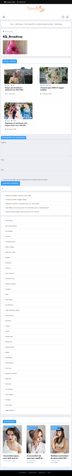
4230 (14, 121)
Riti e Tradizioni (9, 389)
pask (8, 85)
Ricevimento (8, 384)
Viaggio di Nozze (9, 410)
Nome (2, 160)
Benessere (7, 257)
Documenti (7, 289)
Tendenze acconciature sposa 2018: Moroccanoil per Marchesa (60, 457)
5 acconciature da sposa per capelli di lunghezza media (11, 457)
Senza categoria (9, 394)
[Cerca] (63, 17)
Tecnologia (8, 400)
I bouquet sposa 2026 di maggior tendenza (52, 89)
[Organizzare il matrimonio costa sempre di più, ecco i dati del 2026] (18, 111)
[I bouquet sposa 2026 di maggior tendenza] (54, 75)
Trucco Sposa (8, 405)
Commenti (3, 142)
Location (7, 331)
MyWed (7, 352)
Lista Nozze (8, 321)
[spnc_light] (67, 17)
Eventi (6, 294)
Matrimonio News (9, 347)
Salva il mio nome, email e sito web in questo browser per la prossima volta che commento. (25, 180)
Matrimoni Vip (8, 342)
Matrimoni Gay (8, 336)
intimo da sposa (9, 315)
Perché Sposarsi (9, 363)
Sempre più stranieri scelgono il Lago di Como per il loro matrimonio (22, 212)
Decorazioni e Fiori (10, 278)
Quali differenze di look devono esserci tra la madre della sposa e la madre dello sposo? (27, 208)
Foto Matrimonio (9, 305)
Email (2, 170)
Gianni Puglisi (7, 462)
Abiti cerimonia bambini (11, 226)
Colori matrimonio (9, 273)
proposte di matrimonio (11, 373)
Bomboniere (8, 263)
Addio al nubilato (9, 247)
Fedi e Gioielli (8, 300)
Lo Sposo (7, 326)
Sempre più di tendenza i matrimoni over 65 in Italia (14, 89)
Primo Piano (8, 368)
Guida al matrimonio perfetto (12, 310)
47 (13, 85)
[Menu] (4, 17)
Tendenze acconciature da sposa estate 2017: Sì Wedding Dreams (36, 457)
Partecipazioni (8, 357)
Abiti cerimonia (9, 220)
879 (49, 85)
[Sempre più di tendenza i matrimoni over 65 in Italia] (18, 75)
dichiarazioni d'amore (10, 284)
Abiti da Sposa (9, 231)
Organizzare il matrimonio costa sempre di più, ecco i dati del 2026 (16, 124)
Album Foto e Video (10, 252)
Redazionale (8, 379)
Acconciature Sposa (10, 242)
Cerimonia (7, 268)
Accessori (7, 236)
